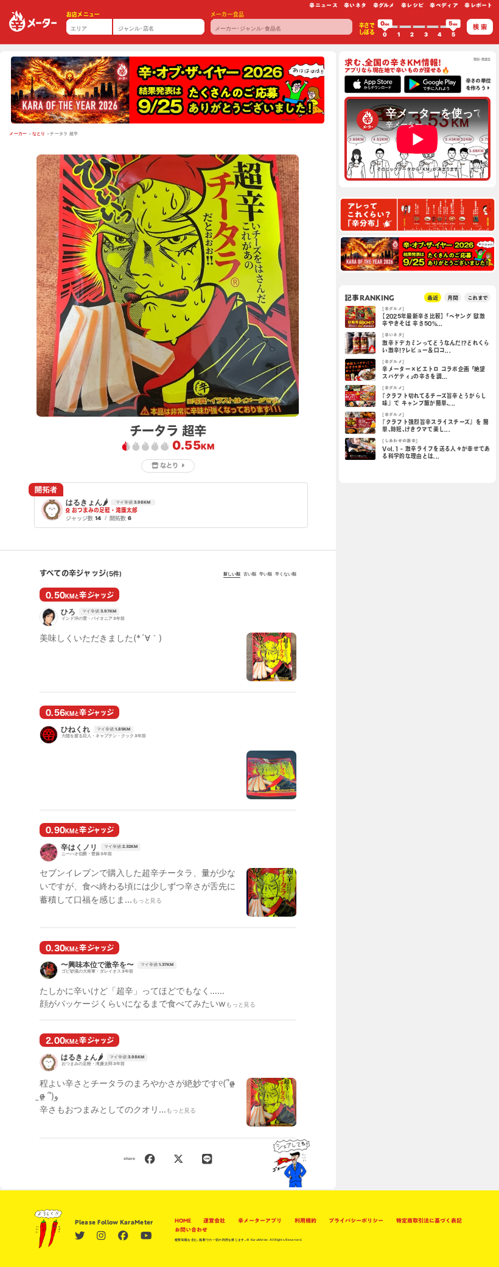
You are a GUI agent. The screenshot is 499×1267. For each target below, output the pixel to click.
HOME (183, 1220)
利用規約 (305, 1220)
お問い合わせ (191, 1229)
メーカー (18, 133)
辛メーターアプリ (260, 1220)
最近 (432, 297)
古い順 (249, 574)
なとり (39, 133)
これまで (477, 297)
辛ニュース (323, 5)
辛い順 (265, 574)
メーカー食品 (228, 14)
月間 (452, 297)
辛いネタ (355, 5)
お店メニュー (83, 14)
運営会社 (214, 1220)
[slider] (385, 27)
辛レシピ (412, 5)
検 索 (480, 27)
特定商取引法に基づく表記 (429, 1220)
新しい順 (231, 574)
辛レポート (478, 5)
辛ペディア (444, 5)
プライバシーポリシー (356, 1220)
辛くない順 (285, 574)
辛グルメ (384, 5)
